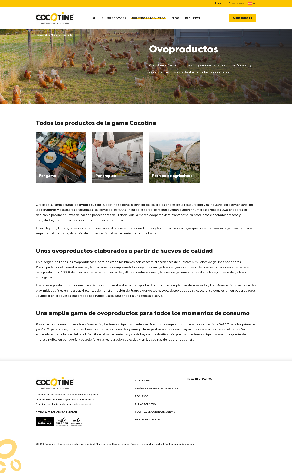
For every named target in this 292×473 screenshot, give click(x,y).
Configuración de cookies (179, 444)
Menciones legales (148, 419)
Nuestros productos (148, 18)
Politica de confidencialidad (147, 444)
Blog (175, 18)
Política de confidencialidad (155, 411)
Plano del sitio (145, 404)
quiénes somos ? (113, 18)
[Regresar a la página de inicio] (59, 18)
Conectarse (236, 3)
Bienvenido (42, 35)
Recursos (192, 18)
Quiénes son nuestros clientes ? (157, 388)
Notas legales (121, 444)
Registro (220, 3)
